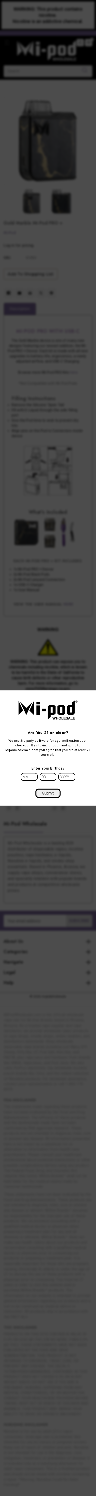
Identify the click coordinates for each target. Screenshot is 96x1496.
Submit (48, 793)
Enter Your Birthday (48, 768)
